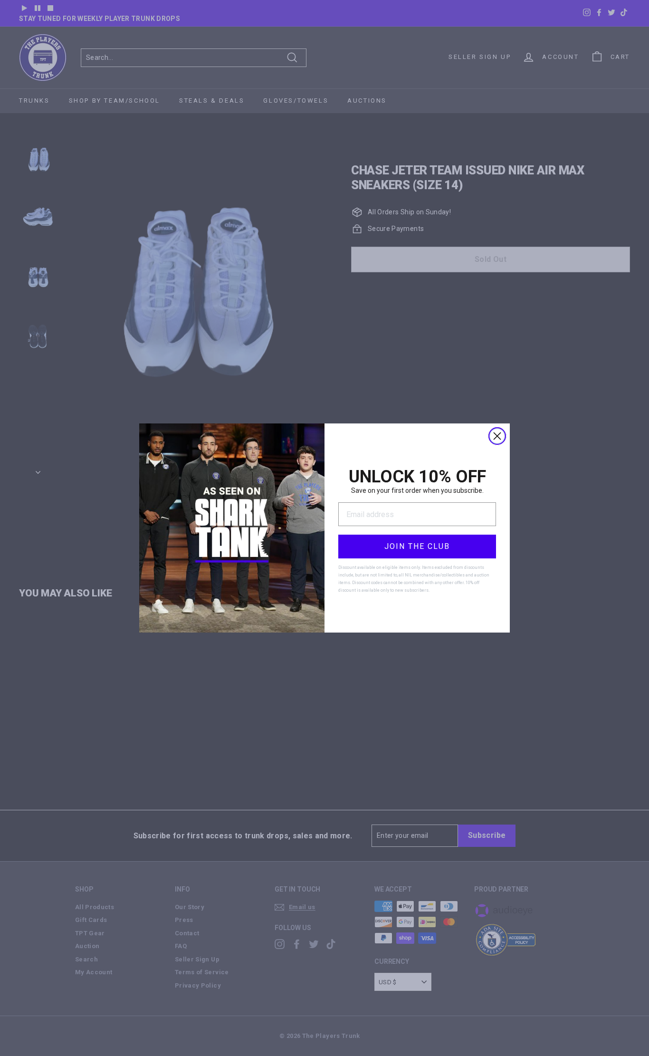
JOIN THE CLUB (417, 546)
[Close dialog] (497, 436)
